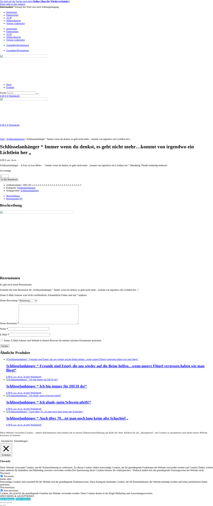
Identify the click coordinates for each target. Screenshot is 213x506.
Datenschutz (12, 15)
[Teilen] (7, 502)
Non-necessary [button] (7, 487)
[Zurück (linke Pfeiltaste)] (1, 505)
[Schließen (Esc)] (10, 502)
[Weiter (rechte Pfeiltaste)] (4, 505)
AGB (9, 17)
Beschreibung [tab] (13, 196)
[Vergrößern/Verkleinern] (1, 502)
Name (4, 328)
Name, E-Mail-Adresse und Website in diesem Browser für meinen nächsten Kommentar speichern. (53, 340)
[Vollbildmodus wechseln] (4, 502)
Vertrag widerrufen (15, 23)
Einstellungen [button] (21, 441)
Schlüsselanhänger (15, 139)
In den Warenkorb (9, 179)
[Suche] (37, 93)
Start (2, 139)
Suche (3, 93)
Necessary (9, 476)
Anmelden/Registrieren (17, 45)
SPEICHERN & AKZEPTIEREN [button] (17, 496)
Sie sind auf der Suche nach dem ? (35, 1)
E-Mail (4, 334)
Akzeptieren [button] (7, 441)
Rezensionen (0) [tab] (14, 198)
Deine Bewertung (9, 300)
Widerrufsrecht (13, 20)
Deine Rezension (9, 323)
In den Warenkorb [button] (32, 376)
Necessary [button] (5, 473)
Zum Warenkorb (7, 499)
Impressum (11, 12)
